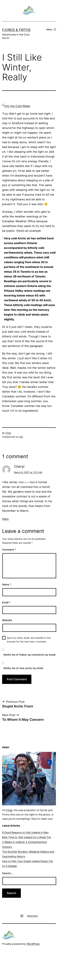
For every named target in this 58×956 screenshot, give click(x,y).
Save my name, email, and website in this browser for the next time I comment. (29, 639)
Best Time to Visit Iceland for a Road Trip (26, 837)
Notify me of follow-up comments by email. (30, 654)
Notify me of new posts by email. (24, 668)
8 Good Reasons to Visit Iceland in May (25, 832)
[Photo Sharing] (16, 105)
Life (21, 436)
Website (7, 620)
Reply (5, 518)
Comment (9, 549)
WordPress (33, 943)
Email (6, 602)
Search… (7, 873)
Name (6, 584)
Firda (8, 433)
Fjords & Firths (16, 30)
